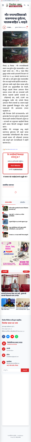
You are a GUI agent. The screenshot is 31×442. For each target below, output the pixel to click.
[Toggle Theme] (28, 5)
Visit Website (15, 165)
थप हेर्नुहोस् (26, 271)
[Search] (24, 5)
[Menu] (3, 5)
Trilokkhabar (20, 436)
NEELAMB (18, 437)
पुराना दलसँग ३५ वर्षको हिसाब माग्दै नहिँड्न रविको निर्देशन (8, 308)
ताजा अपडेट (8, 202)
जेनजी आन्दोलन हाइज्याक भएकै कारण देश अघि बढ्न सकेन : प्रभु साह (23, 308)
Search (25, 370)
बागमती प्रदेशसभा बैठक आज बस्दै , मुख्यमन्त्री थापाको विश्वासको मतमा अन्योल (13, 294)
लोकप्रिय (22, 202)
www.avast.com (14, 149)
